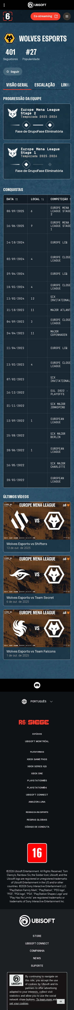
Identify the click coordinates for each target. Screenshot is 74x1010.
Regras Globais (37, 819)
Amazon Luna (37, 801)
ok (61, 1001)
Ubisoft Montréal (37, 741)
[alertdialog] (37, 991)
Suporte (37, 965)
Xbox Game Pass (37, 759)
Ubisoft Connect (37, 943)
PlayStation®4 (37, 787)
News (37, 958)
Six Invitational (60, 298)
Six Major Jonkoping (58, 406)
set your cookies (18, 1003)
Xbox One (37, 773)
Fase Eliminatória (50, 132)
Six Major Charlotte (58, 465)
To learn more (44, 999)
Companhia (37, 950)
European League (57, 421)
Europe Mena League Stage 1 (61, 226)
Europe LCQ (59, 242)
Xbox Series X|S (37, 766)
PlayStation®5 (37, 780)
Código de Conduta (37, 826)
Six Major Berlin (58, 435)
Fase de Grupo (26, 132)
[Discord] (37, 685)
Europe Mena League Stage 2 (61, 211)
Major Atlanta (61, 310)
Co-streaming (43, 16)
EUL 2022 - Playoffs (59, 392)
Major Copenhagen (59, 333)
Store (37, 936)
